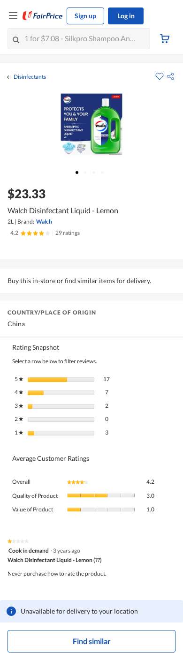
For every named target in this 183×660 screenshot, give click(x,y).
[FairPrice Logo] (43, 16)
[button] (170, 76)
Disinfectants (30, 77)
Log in (126, 16)
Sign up (85, 16)
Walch (44, 221)
